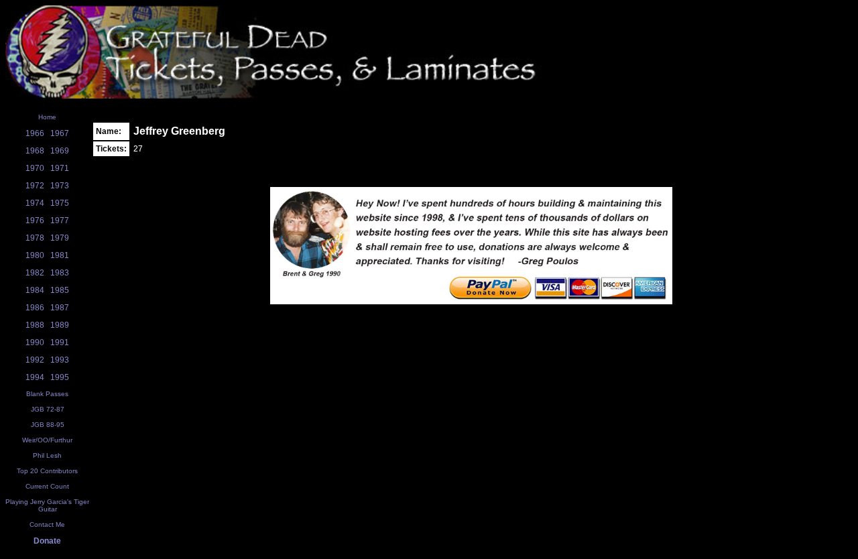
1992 (34, 360)
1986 (34, 307)
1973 (59, 185)
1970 (34, 168)
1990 (34, 342)
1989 (59, 325)
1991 (59, 342)
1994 (34, 377)
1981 (59, 255)
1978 (34, 238)
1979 (59, 238)
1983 (59, 272)
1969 (59, 151)
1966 (34, 133)
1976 (34, 220)
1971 (59, 168)
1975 (59, 203)
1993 (59, 360)
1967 (59, 133)
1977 (59, 220)
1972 (34, 185)
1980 (34, 255)
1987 (59, 307)
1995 (59, 377)
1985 (59, 290)
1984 (34, 290)
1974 (34, 203)
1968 (34, 151)
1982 (34, 272)
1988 (34, 325)
